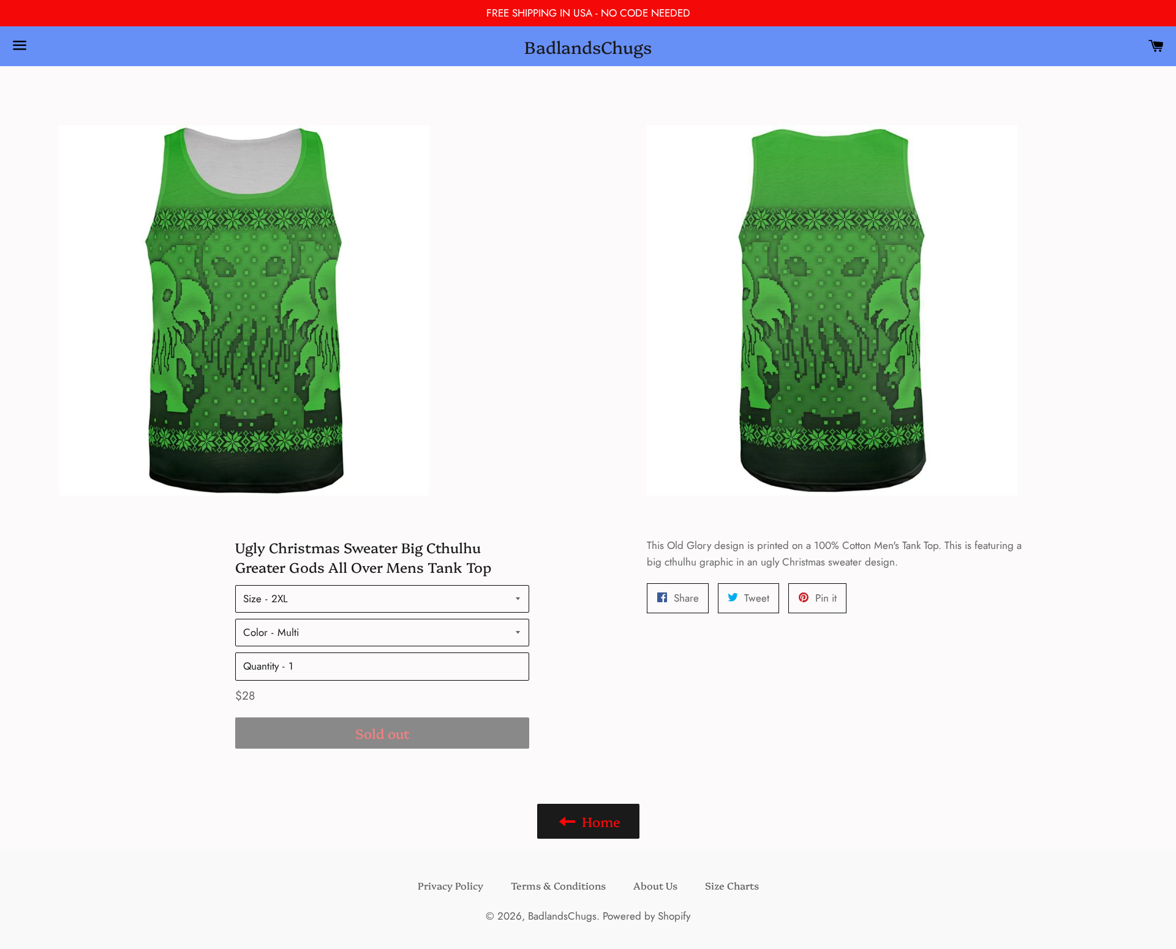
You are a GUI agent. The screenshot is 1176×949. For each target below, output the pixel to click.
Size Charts (732, 885)
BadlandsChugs (588, 46)
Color (255, 632)
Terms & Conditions (558, 885)
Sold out (382, 733)
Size (252, 598)
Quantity (261, 666)
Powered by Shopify (646, 916)
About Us (655, 885)
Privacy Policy (450, 885)
